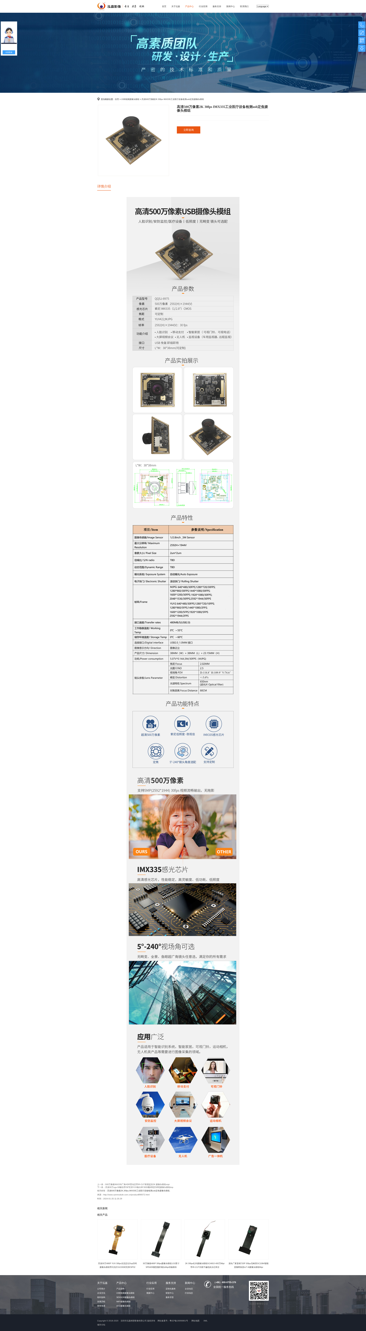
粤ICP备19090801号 (179, 1321)
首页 (164, 6)
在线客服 (8, 52)
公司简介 (101, 1289)
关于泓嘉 (175, 6)
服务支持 (217, 6)
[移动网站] (361, 40)
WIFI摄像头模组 (123, 1301)
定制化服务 (171, 1289)
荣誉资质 (101, 1306)
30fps (126, 1190)
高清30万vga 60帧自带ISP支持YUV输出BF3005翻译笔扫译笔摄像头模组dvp (139, 1187)
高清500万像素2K (115, 1190)
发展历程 (101, 1301)
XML (205, 1321)
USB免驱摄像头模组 (130, 99)
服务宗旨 (170, 1297)
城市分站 (101, 1325)
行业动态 (189, 1293)
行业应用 (203, 6)
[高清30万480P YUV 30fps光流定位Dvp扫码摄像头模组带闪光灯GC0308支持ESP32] (117, 1239)
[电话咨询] (361, 25)
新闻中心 (230, 6)
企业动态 (189, 1289)
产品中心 (189, 6)
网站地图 (195, 1321)
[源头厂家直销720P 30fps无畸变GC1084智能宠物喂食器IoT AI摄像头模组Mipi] (248, 1239)
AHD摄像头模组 (123, 1306)
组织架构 (101, 1297)
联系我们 (244, 6)
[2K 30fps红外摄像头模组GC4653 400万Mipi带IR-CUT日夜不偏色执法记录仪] (205, 1239)
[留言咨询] (361, 32)
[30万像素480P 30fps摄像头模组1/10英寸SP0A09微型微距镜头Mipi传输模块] (161, 1239)
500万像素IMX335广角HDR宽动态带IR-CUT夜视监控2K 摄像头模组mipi (137, 1184)
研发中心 (170, 1293)
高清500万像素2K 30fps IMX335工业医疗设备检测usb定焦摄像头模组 (173, 99)
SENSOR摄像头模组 (125, 1297)
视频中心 (150, 1293)
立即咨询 (188, 129)
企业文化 (101, 1293)
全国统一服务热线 (223, 1287)
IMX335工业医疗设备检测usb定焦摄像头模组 (149, 1190)
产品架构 (120, 1289)
